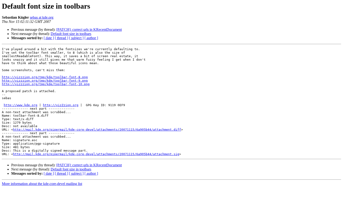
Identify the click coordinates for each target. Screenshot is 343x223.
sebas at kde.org (41, 17)
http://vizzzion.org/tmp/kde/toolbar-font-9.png (45, 80)
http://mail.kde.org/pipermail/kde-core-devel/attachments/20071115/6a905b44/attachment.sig (96, 154)
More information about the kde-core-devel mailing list (42, 184)
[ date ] (49, 38)
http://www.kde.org (20, 105)
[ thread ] (61, 38)
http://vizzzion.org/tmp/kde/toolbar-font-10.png (46, 84)
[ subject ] (76, 38)
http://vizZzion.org (60, 105)
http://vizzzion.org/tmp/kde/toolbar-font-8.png (45, 77)
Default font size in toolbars (71, 34)
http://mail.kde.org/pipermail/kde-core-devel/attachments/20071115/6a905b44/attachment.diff (97, 129)
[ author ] (91, 38)
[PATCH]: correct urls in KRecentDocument (89, 29)
